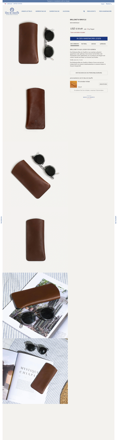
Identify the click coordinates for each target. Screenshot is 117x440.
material (84, 44)
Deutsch (108, 4)
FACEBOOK (1, 220)
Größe (93, 44)
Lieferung (103, 44)
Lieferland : (14, 4)
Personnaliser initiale (84, 82)
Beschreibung (74, 44)
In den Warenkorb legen (89, 38)
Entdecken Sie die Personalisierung (89, 73)
